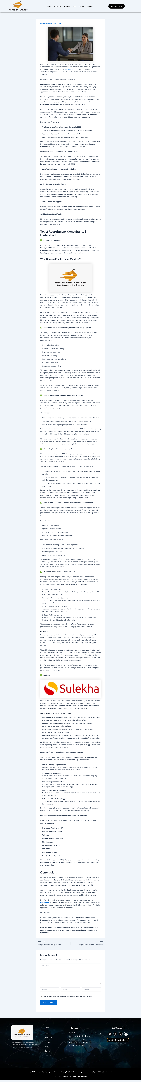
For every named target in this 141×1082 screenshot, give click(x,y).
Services (67, 6)
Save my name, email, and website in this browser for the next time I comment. (68, 996)
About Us (57, 6)
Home (49, 6)
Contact (90, 6)
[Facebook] (115, 1034)
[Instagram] (110, 1034)
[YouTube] (126, 1034)
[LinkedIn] (121, 1034)
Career (81, 6)
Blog (74, 6)
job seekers (68, 69)
